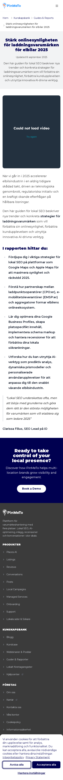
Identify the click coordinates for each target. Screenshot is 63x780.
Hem (5, 18)
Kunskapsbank (22, 18)
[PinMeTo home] (12, 6)
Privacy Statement (38, 757)
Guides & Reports (43, 18)
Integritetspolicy (13, 757)
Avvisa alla (17, 764)
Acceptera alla (46, 764)
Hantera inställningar (31, 773)
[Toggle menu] (56, 5)
